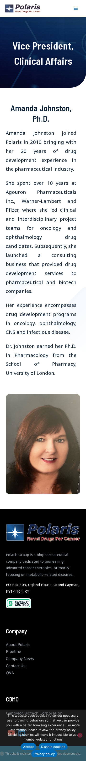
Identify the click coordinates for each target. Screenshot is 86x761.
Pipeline (13, 651)
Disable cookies (53, 747)
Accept (28, 747)
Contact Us (15, 665)
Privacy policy (44, 754)
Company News (20, 658)
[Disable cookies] (80, 735)
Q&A (10, 673)
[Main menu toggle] (75, 8)
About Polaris (18, 644)
